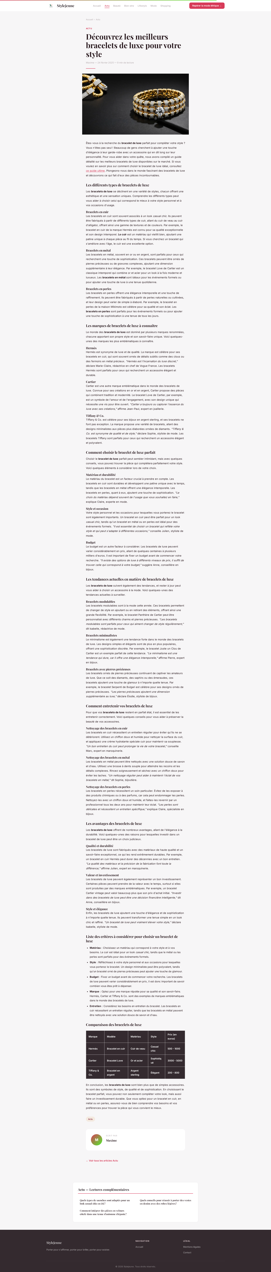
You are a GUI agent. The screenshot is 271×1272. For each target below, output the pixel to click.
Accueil (97, 5)
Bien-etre (129, 5)
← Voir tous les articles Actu (102, 1160)
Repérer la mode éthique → (207, 5)
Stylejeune (65, 5)
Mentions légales (191, 1246)
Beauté (116, 5)
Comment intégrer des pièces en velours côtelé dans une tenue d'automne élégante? (103, 1212)
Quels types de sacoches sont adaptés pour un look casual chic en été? (105, 1202)
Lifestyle (142, 5)
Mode (154, 5)
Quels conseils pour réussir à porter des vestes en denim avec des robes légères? (165, 1202)
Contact (187, 1252)
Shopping (165, 5)
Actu (107, 5)
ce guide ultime (95, 170)
